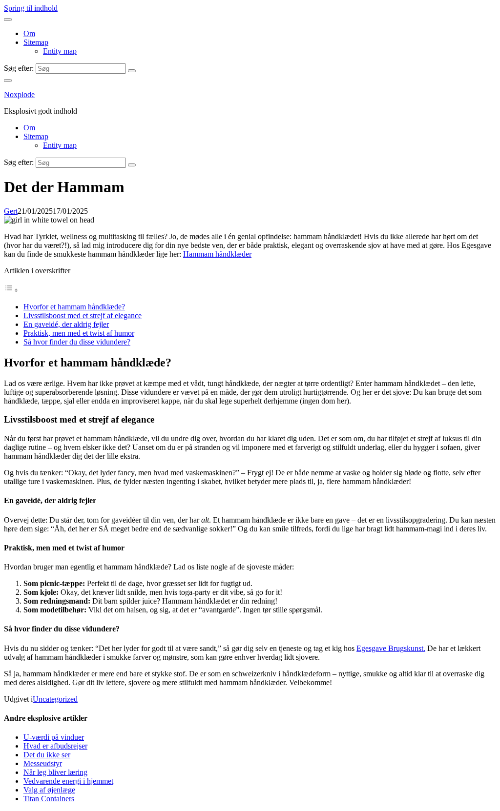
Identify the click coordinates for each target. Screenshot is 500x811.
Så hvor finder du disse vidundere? (76, 342)
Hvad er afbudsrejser (55, 746)
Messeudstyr (42, 763)
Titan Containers (48, 798)
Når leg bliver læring (55, 772)
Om (29, 33)
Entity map (60, 51)
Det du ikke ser (46, 754)
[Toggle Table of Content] (11, 290)
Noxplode (19, 94)
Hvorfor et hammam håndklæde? (74, 307)
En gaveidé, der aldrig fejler (66, 324)
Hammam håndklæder (217, 254)
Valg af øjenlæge (49, 790)
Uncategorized (55, 699)
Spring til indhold (31, 8)
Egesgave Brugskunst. (390, 648)
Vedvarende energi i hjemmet (68, 781)
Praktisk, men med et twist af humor (78, 333)
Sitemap (35, 42)
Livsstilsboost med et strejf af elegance (82, 315)
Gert (11, 211)
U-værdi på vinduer (53, 737)
